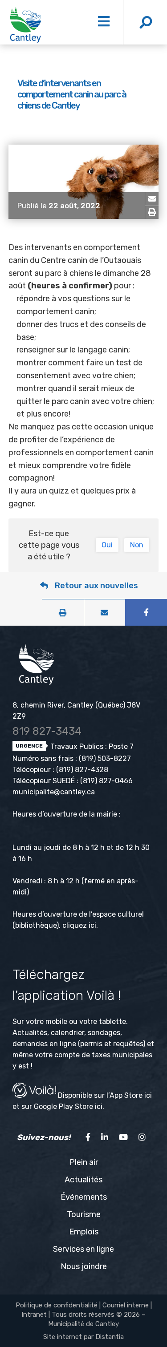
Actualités (83, 1180)
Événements (84, 1197)
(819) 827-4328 (82, 769)
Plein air (83, 1162)
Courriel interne (125, 1305)
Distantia (109, 1337)
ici (92, 925)
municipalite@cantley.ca (53, 792)
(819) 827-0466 (106, 781)
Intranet (34, 1315)
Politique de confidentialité (57, 1305)
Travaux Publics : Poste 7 (91, 746)
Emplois (83, 1232)
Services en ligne (83, 1249)
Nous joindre (84, 1266)
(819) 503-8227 (105, 758)
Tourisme (84, 1214)
